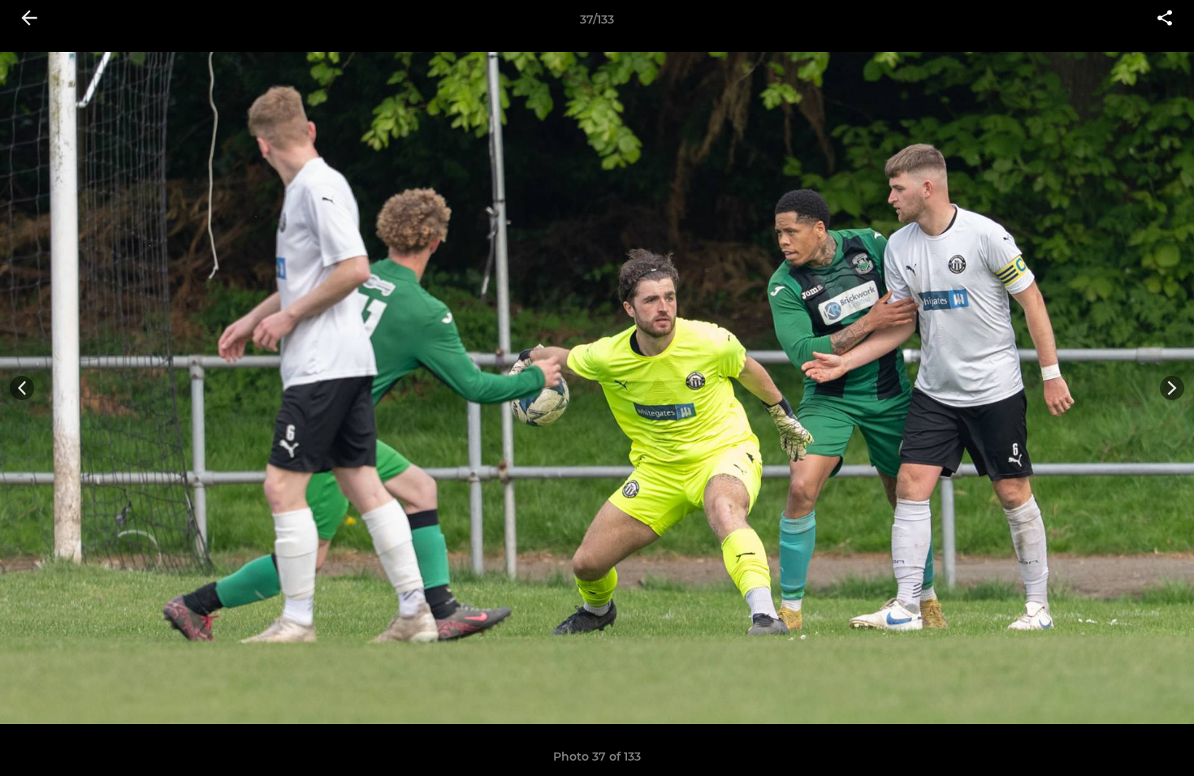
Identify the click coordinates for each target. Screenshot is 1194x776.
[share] (1165, 19)
